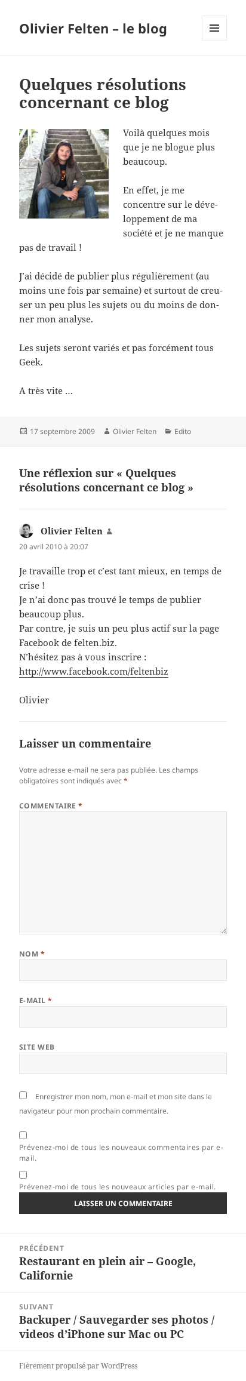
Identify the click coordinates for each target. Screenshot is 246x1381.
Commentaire (51, 806)
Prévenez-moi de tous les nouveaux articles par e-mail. (117, 1187)
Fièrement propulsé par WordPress (78, 1366)
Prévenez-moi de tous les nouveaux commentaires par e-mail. (121, 1152)
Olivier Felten (134, 431)
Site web (37, 1047)
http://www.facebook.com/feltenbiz (93, 671)
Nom (32, 954)
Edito (182, 431)
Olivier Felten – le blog (93, 28)
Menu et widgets (214, 40)
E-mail (36, 1000)
